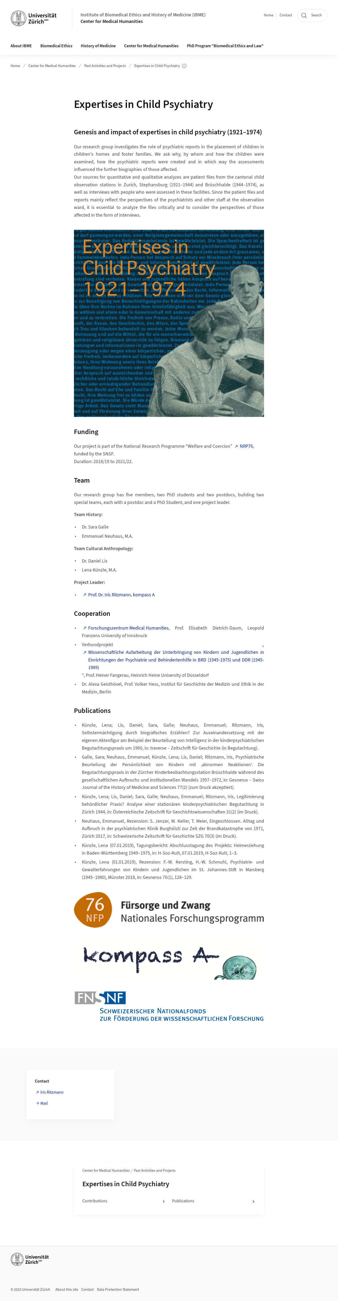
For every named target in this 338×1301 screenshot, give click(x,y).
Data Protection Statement (118, 1289)
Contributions (94, 1201)
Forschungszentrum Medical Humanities (128, 628)
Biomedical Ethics (56, 46)
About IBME (21, 46)
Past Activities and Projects (105, 66)
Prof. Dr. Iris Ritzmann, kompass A (121, 595)
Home (268, 15)
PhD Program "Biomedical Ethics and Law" (225, 46)
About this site (66, 1289)
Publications (183, 1201)
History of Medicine (98, 46)
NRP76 (246, 446)
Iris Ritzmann (52, 1092)
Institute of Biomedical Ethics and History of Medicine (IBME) (143, 15)
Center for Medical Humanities (112, 21)
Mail (44, 1103)
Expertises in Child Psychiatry (157, 66)
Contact (286, 15)
